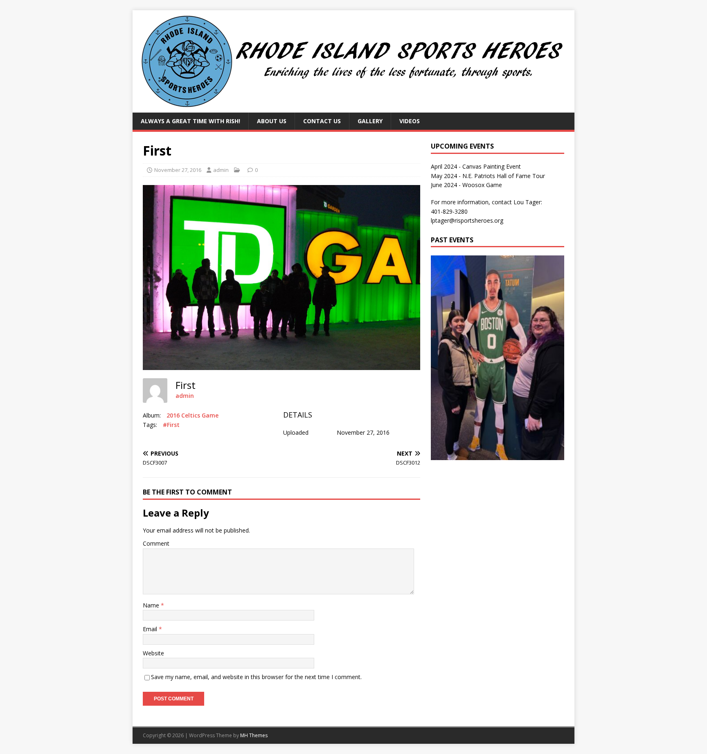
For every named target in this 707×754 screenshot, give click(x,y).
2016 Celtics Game (192, 415)
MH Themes (254, 735)
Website (153, 653)
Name (152, 605)
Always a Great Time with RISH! (190, 121)
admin (221, 170)
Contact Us (322, 121)
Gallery (370, 121)
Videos (409, 121)
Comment (156, 543)
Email (151, 629)
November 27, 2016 (177, 170)
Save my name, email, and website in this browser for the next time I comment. (256, 677)
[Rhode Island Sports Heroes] (353, 108)
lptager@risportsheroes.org (467, 220)
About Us (271, 121)
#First (171, 425)
